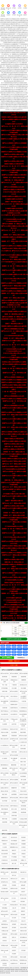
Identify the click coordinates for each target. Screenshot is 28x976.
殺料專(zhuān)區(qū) (4, 873)
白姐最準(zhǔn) (14, 963)
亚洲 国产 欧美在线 (5, 972)
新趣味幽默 (4, 768)
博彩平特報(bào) (4, 711)
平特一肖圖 (4, 684)
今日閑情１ (23, 787)
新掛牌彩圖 (4, 676)
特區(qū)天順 (23, 924)
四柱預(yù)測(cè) (14, 904)
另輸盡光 (14, 853)
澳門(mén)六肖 (4, 878)
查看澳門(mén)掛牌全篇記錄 (14, 639)
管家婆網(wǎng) (23, 960)
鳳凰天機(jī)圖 (4, 809)
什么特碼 (4, 847)
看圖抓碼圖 (13, 764)
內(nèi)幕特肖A (13, 714)
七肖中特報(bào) (14, 711)
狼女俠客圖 (14, 732)
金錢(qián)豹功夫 (4, 787)
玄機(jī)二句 (23, 860)
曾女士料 (14, 940)
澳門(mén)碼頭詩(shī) (4, 783)
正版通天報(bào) (14, 707)
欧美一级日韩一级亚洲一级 (14, 971)
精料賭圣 (4, 937)
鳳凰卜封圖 (23, 761)
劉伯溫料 (23, 914)
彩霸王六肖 (23, 729)
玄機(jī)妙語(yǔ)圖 (14, 680)
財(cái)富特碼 (4, 853)
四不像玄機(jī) (4, 688)
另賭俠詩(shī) (4, 840)
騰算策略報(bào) (4, 764)
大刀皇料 (4, 904)
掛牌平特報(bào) (14, 805)
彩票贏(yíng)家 (4, 945)
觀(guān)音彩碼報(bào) (23, 801)
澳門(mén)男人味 (23, 751)
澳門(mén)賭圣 (14, 934)
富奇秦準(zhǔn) (4, 882)
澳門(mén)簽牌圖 (14, 779)
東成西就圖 (23, 812)
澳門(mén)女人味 (4, 779)
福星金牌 (23, 885)
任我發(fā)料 (4, 934)
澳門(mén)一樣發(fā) (4, 697)
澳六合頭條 (23, 779)
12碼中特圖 (14, 815)
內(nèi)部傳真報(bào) (23, 715)
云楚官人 (23, 878)
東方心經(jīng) (23, 904)
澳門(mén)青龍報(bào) (4, 774)
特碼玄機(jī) (4, 908)
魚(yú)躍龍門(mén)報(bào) (23, 697)
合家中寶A (14, 724)
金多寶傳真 (14, 794)
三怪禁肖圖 (4, 707)
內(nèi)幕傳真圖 (23, 773)
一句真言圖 (23, 701)
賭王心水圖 (14, 809)
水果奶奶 (23, 908)
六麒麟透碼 (23, 680)
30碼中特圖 (4, 691)
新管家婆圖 (23, 805)
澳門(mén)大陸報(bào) (14, 746)
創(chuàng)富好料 (14, 892)
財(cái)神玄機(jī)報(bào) (13, 774)
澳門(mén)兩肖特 (14, 782)
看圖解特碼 (14, 787)
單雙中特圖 (4, 818)
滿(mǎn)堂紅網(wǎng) (23, 941)
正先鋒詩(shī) (4, 860)
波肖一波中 (23, 745)
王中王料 (14, 898)
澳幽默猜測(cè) (4, 797)
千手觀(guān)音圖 (14, 720)
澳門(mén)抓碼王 (14, 691)
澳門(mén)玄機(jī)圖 (4, 680)
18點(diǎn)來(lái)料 (4, 915)
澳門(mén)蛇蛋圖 (14, 755)
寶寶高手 (23, 911)
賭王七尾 (14, 863)
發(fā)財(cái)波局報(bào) (4, 752)
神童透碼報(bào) (23, 711)
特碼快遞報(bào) (14, 701)
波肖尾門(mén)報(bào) (14, 739)
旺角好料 (23, 888)
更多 (26, 622)
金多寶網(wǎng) (4, 960)
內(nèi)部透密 (14, 860)
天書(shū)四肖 (4, 850)
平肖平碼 (4, 957)
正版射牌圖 (4, 822)
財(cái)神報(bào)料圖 (4, 813)
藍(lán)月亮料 (23, 927)
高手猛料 (23, 950)
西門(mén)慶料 (23, 882)
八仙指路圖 (14, 818)
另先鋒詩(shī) (4, 863)
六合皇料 (14, 901)
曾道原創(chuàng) (4, 964)
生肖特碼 (4, 856)
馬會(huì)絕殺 (23, 957)
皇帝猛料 (4, 885)
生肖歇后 (23, 847)
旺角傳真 (14, 885)
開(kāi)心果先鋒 (4, 791)
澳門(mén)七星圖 (23, 797)
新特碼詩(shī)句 (23, 684)
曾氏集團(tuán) (23, 937)
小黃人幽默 (14, 688)
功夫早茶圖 (4, 800)
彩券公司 (23, 921)
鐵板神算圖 (4, 830)
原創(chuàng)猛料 (4, 951)
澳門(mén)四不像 (4, 673)
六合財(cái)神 (23, 898)
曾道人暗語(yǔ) (13, 696)
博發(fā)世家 (4, 927)
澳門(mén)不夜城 (4, 805)
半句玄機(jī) (14, 856)
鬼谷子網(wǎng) (14, 960)
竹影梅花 (14, 882)
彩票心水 (14, 937)
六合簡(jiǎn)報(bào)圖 (23, 725)
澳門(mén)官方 (14, 921)
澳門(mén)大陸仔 (23, 735)
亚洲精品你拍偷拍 (18, 969)
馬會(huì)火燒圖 (4, 732)
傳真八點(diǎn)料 (4, 738)
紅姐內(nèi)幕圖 (23, 738)
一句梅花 (23, 856)
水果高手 (23, 891)
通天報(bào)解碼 (23, 822)
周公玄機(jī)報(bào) (14, 759)
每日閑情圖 (23, 776)
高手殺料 (14, 927)
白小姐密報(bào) (4, 745)
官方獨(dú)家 (5, 888)
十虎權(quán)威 (4, 930)
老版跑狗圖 (23, 676)
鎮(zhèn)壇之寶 (23, 934)
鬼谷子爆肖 (14, 800)
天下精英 (23, 917)
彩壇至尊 (14, 930)
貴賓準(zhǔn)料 (14, 888)
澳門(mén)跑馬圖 (23, 673)
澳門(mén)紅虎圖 (14, 797)
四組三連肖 (4, 794)
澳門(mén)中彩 (23, 895)
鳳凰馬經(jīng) (4, 924)
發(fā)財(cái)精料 (4, 891)
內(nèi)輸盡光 (14, 840)
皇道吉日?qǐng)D (23, 794)
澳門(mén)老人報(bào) (14, 769)
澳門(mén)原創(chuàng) (14, 946)
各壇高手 (14, 950)
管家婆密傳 (14, 735)
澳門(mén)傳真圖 (14, 673)
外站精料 (14, 953)
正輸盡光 (23, 853)
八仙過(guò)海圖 (23, 818)
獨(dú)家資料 (14, 872)
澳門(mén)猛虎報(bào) (23, 783)
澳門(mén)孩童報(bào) (14, 823)
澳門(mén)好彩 (14, 914)
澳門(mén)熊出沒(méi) (23, 826)
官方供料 (14, 917)
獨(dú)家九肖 (23, 872)
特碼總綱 (23, 843)
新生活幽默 (23, 688)
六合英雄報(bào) (4, 729)
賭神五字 (14, 850)
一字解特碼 (14, 684)
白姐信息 (4, 940)
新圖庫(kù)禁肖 (13, 704)
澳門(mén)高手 (4, 911)
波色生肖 (4, 837)
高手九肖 (14, 875)
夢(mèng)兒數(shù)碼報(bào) (23, 720)
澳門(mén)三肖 (14, 878)
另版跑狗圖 (14, 676)
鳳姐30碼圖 (23, 732)
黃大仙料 (23, 945)
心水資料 (14, 911)
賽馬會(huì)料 (23, 963)
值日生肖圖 (23, 758)
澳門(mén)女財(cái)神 (23, 769)
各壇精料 (14, 924)
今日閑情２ (14, 791)
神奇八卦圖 (23, 764)
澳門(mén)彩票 (14, 957)
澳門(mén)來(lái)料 (4, 899)
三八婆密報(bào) (23, 707)
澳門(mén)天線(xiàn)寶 (23, 692)
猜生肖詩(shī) (14, 837)
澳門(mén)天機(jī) (23, 864)
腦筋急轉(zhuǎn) (14, 847)
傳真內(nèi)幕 (23, 930)
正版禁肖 (23, 840)
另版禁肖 (4, 843)
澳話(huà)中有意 (14, 729)
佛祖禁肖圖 (23, 809)
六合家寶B (4, 724)
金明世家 (4, 921)
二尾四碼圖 (14, 812)
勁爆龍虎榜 (4, 735)
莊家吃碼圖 (23, 748)
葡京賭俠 (23, 837)
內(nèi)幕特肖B (4, 714)
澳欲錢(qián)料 (14, 843)
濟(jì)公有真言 (23, 791)
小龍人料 (14, 908)
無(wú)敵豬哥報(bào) (4, 702)
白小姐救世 (4, 758)
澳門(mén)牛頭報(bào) (4, 720)
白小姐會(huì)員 (23, 742)
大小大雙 (23, 850)
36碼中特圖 (14, 751)
